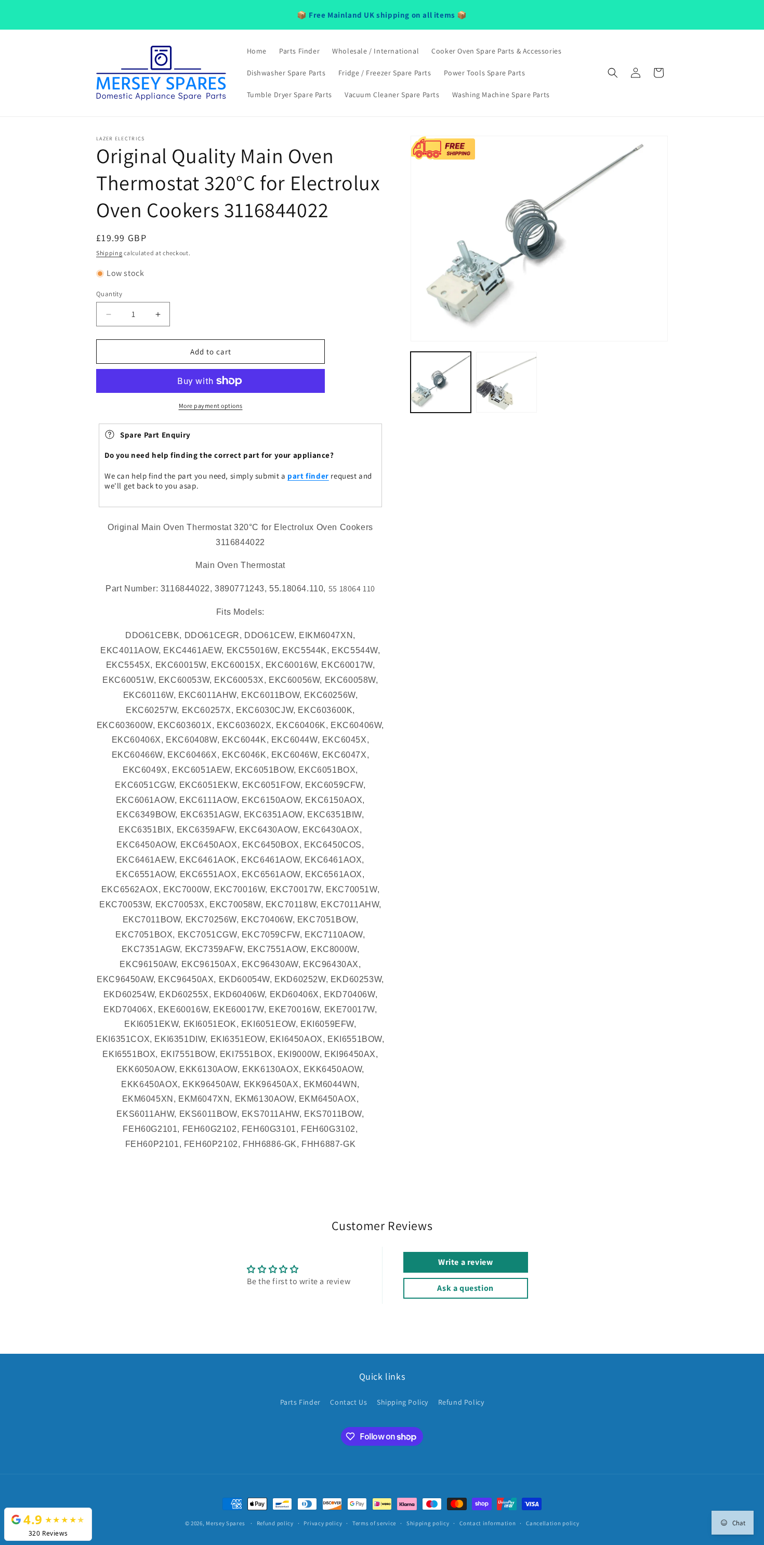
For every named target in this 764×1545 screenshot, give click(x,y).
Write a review (465, 1262)
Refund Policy (461, 1402)
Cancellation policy (552, 1523)
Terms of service (374, 1523)
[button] (612, 72)
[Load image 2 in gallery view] (506, 382)
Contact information (487, 1523)
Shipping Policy (402, 1402)
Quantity (109, 293)
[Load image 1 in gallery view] (441, 382)
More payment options (211, 406)
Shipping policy (428, 1523)
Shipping (109, 253)
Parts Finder (300, 1402)
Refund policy (275, 1523)
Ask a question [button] (465, 1288)
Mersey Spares (225, 1523)
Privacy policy (323, 1523)
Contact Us (348, 1402)
